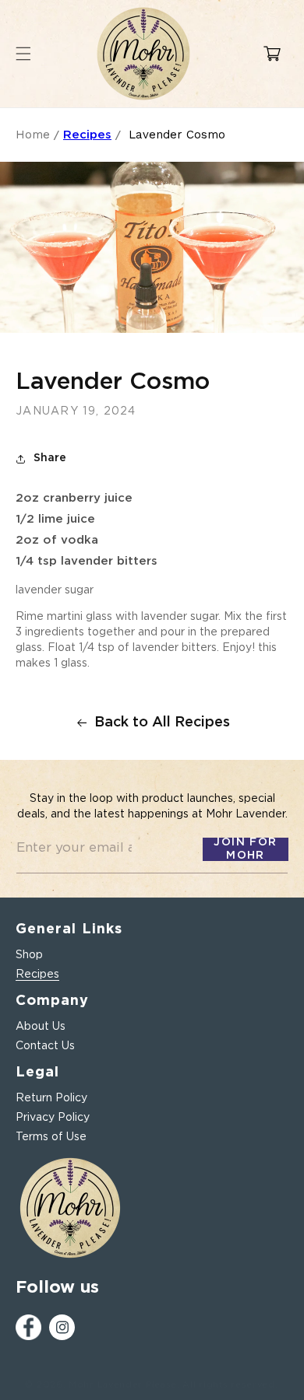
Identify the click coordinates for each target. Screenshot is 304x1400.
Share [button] (50, 458)
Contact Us (45, 1046)
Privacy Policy (53, 1117)
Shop (29, 955)
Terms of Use (51, 1137)
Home (33, 135)
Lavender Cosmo (177, 135)
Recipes (87, 135)
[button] (272, 53)
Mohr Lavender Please (123, 1385)
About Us (40, 1026)
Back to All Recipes (162, 723)
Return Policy (51, 1098)
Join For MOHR (245, 849)
